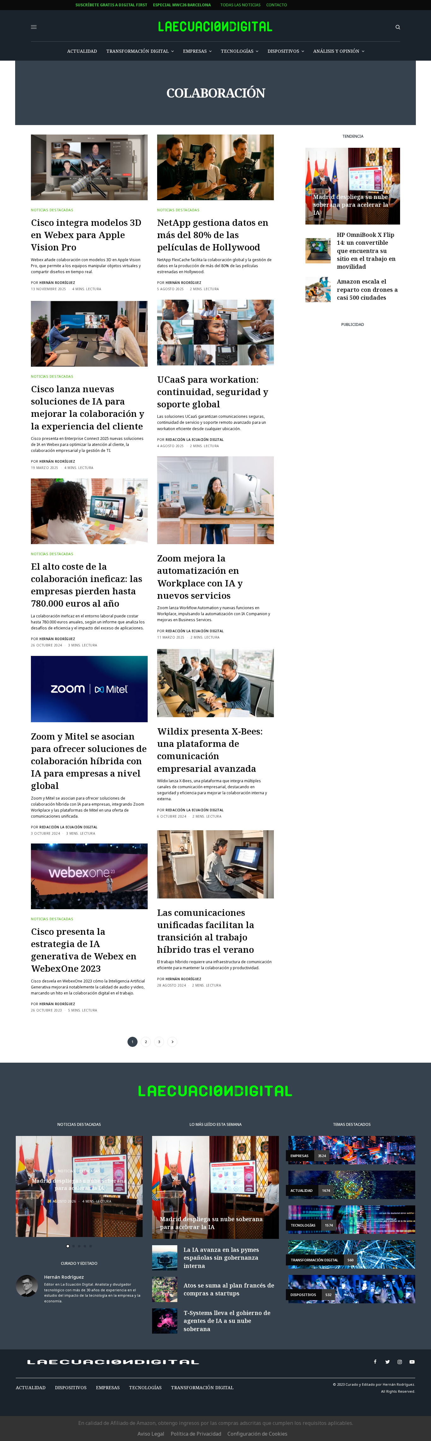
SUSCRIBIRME (167, 795)
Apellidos (155, 743)
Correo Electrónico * (167, 695)
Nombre (153, 719)
